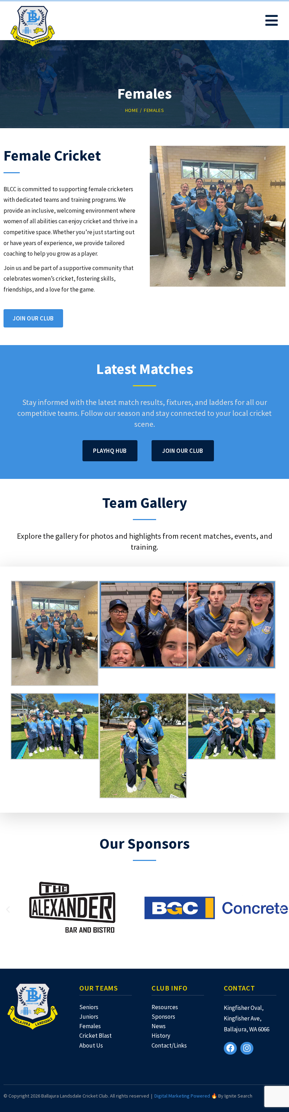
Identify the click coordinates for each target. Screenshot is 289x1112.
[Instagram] (246, 1048)
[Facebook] (230, 1048)
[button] (8, 909)
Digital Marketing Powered (182, 1096)
